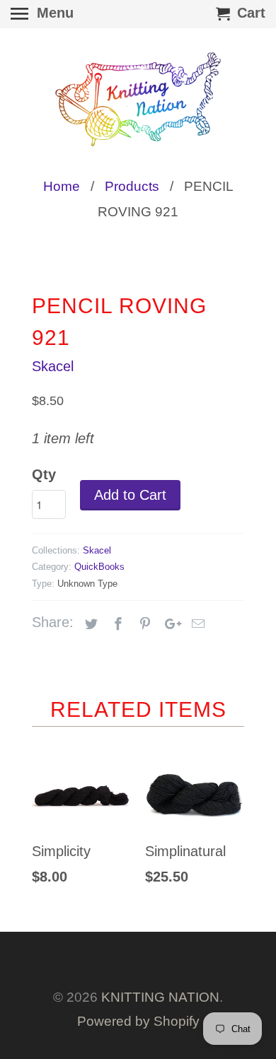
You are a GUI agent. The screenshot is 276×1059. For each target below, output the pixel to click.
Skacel (53, 366)
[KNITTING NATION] (138, 99)
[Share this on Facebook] (116, 624)
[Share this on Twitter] (89, 624)
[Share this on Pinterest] (143, 624)
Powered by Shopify (138, 1021)
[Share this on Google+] (169, 624)
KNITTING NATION (160, 997)
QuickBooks (99, 566)
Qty (44, 474)
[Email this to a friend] (196, 624)
